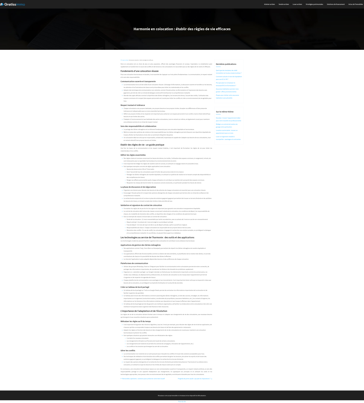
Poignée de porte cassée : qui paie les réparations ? (194, 379)
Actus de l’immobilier (356, 4)
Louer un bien (297, 4)
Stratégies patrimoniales (314, 4)
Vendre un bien (284, 4)
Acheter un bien (269, 4)
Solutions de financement (336, 4)
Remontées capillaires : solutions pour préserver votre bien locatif (143, 379)
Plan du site (182, 402)
